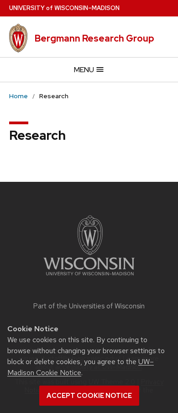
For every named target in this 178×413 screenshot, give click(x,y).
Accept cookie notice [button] (89, 395)
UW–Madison (64, 8)
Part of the (89, 306)
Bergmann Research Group (94, 38)
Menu (84, 69)
